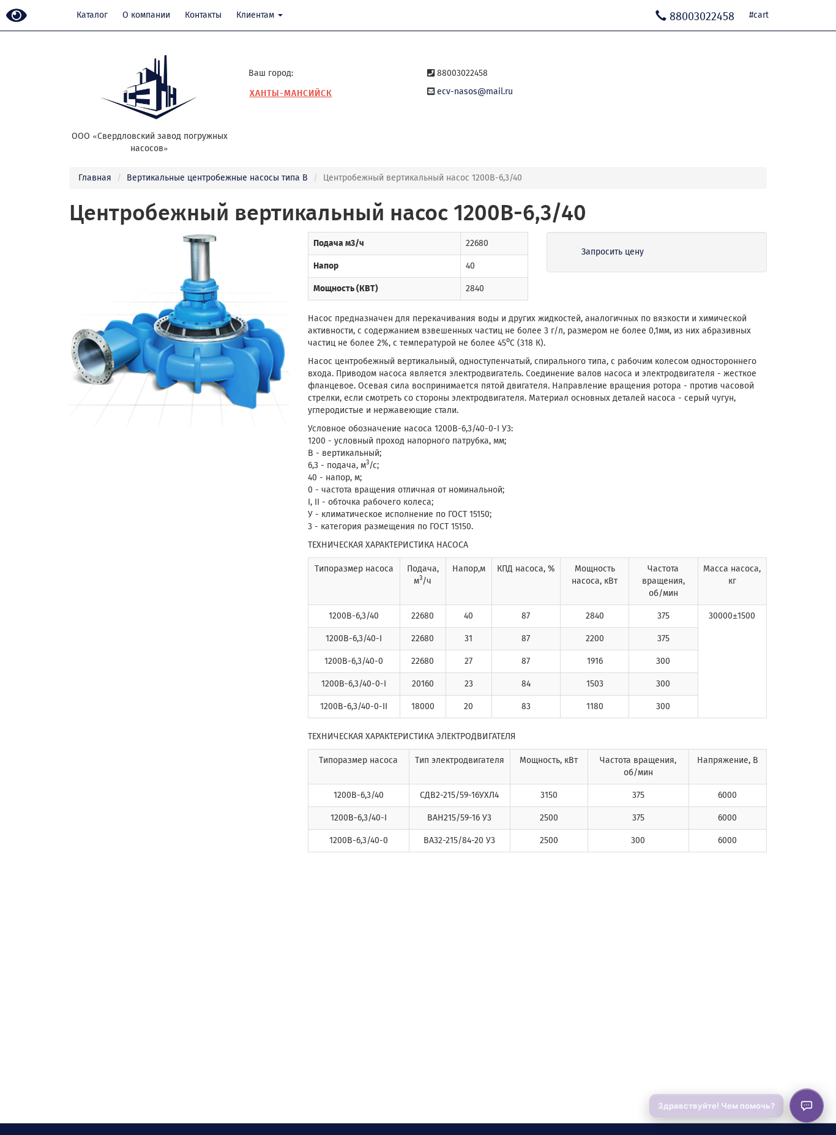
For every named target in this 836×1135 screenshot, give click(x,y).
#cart (759, 15)
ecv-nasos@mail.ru (475, 91)
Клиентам (256, 15)
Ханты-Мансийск (291, 93)
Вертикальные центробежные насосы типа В (217, 178)
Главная (94, 178)
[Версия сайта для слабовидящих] (16, 16)
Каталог (92, 15)
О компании (146, 15)
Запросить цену (612, 252)
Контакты (203, 15)
